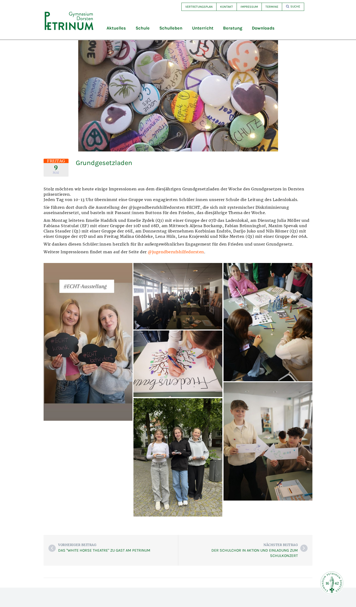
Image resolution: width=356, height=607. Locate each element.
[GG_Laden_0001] (177, 457)
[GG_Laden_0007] (88, 342)
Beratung (232, 28)
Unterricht (202, 28)
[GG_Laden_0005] (268, 322)
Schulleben (170, 28)
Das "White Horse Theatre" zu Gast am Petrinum (104, 550)
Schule (143, 28)
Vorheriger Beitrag (77, 545)
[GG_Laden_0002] (268, 441)
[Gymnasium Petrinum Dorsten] (69, 20)
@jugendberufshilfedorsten (176, 251)
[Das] (52, 548)
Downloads (263, 28)
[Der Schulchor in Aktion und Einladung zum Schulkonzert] (304, 548)
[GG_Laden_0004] (177, 363)
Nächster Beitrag (280, 545)
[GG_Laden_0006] (177, 296)
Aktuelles (116, 28)
